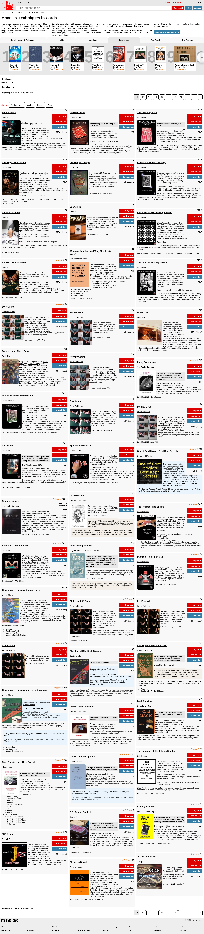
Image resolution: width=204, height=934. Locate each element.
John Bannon (34, 186)
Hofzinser (160, 390)
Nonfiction (57, 927)
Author (197, 8)
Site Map (183, 930)
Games (30, 927)
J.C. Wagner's (162, 762)
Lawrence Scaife (144, 650)
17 (149, 97)
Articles (106, 930)
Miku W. (5, 117)
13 (175, 97)
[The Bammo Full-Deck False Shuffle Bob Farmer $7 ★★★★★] (98, 54)
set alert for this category (167, 32)
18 (143, 97)
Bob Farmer (142, 756)
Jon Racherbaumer (78, 259)
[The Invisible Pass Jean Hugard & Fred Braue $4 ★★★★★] (35, 54)
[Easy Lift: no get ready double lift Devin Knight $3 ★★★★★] (15, 54)
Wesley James (76, 867)
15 (162, 97)
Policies (157, 927)
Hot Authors (92, 40)
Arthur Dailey (84, 930)
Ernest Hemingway (112, 927)
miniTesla (82, 927)
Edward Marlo (106, 274)
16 (156, 97)
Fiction (55, 930)
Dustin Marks (75, 117)
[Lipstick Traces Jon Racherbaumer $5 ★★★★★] (140, 54)
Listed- (40, 105)
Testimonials (184, 927)
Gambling (6, 930)
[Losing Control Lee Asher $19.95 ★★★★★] (56, 54)
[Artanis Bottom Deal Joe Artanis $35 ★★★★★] (185, 54)
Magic (4, 927)
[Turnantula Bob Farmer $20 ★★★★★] (119, 54)
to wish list (61, 127)
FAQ (130, 930)
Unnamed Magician (145, 456)
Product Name (17, 105)
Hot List (61, 40)
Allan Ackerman (29, 705)
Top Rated (155, 40)
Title (188, 8)
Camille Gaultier (77, 761)
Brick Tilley (74, 167)
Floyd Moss (7, 767)
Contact (131, 927)
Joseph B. (6, 839)
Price (49, 105)
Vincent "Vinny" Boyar (146, 811)
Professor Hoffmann (79, 797)
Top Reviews (187, 40)
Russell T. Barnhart (93, 550)
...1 (194, 97)
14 (168, 97)
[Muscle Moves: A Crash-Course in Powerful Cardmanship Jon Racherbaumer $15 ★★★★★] (160, 54)
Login (200, 2)
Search (178, 8)
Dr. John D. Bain (144, 706)
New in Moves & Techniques (23, 40)
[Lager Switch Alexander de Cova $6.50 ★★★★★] (77, 54)
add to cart (61, 121)
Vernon (101, 530)
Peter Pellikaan (8, 312)
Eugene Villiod (76, 550)
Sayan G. (74, 817)
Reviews (157, 930)
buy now (62, 116)
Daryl (130, 676)
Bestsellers (124, 40)
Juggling (31, 930)
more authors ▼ (7, 82)
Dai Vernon (169, 388)
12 (181, 97)
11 (188, 97)
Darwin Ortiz (189, 393)
